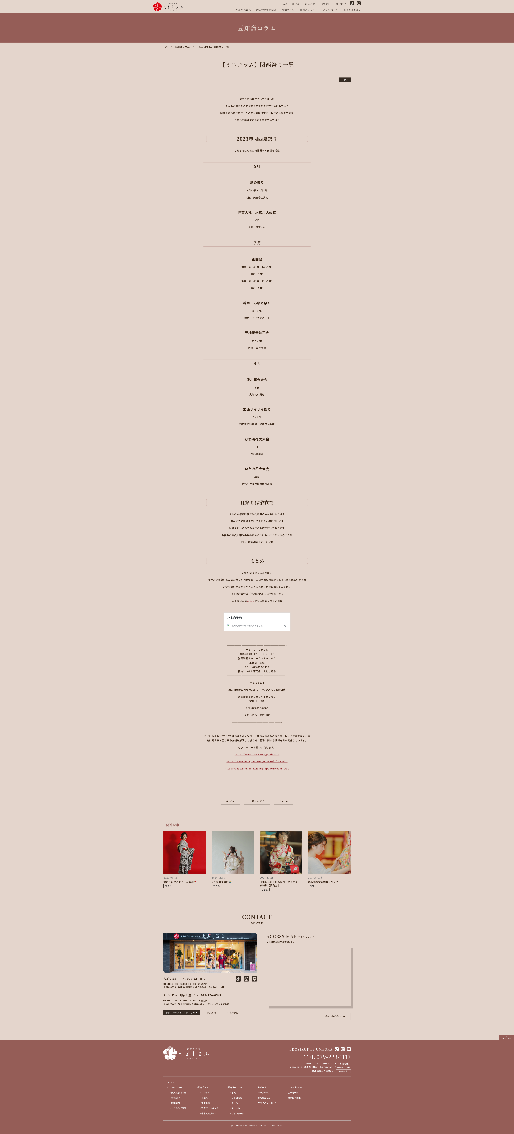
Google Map (333, 1016)
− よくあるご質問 (176, 1108)
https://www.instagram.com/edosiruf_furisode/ (257, 761)
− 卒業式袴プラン (206, 1113)
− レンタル (203, 1092)
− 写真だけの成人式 (207, 1108)
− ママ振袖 (203, 1103)
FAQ (284, 3)
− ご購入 (202, 1097)
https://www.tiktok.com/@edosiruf (257, 754)
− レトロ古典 (235, 1097)
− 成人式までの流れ (177, 1092)
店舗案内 (325, 3)
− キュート (234, 1108)
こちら (251, 600)
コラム (296, 3)
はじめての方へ (174, 1087)
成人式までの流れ (266, 10)
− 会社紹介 (173, 1097)
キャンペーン (330, 10)
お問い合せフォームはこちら (180, 1012)
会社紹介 (341, 3)
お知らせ (310, 3)
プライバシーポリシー (268, 1103)
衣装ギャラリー (309, 10)
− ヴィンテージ (236, 1113)
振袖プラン (288, 10)
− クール (233, 1103)
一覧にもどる (256, 801)
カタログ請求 (294, 1097)
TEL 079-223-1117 (327, 1057)
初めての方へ (243, 10)
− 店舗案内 (173, 1103)
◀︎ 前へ (230, 801)
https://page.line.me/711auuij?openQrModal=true (257, 768)
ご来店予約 (232, 1012)
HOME (170, 1082)
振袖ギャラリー (235, 1087)
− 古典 (232, 1092)
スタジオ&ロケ (352, 10)
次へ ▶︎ (284, 801)
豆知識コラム (264, 1097)
